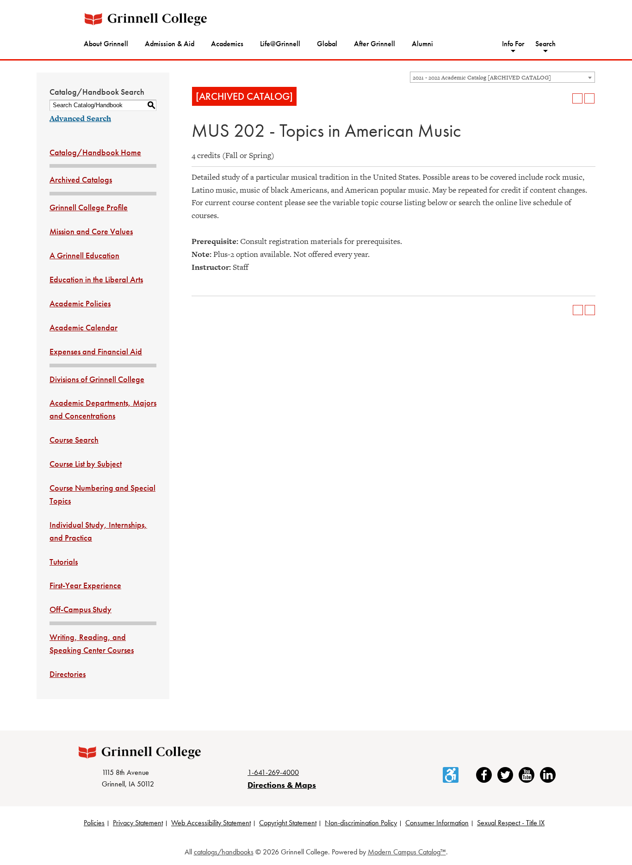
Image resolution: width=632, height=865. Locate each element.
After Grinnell (374, 44)
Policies (94, 823)
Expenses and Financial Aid (96, 351)
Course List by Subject (86, 463)
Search (545, 44)
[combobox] (502, 77)
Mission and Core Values (91, 231)
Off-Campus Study (81, 609)
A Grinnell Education (84, 255)
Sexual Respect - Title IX (511, 823)
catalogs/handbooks (224, 852)
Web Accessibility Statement (211, 823)
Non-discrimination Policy (361, 823)
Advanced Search (80, 118)
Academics (227, 44)
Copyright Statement (287, 823)
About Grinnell (106, 44)
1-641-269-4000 (273, 772)
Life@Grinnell (280, 44)
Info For (513, 44)
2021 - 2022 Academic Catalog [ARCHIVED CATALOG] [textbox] (482, 77)
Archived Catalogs (81, 179)
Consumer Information (437, 823)
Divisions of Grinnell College (97, 379)
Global (327, 44)
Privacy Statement (138, 823)
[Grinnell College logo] (145, 19)
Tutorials (64, 561)
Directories (68, 674)
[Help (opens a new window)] (589, 98)
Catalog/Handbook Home (95, 152)
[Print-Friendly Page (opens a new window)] (577, 98)
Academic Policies (80, 303)
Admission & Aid (169, 44)
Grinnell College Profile (89, 207)
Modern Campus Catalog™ (407, 852)
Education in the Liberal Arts (96, 279)
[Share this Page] (565, 98)
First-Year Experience (85, 585)
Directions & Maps (282, 785)
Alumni (422, 44)
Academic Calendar (84, 327)
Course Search (74, 439)
